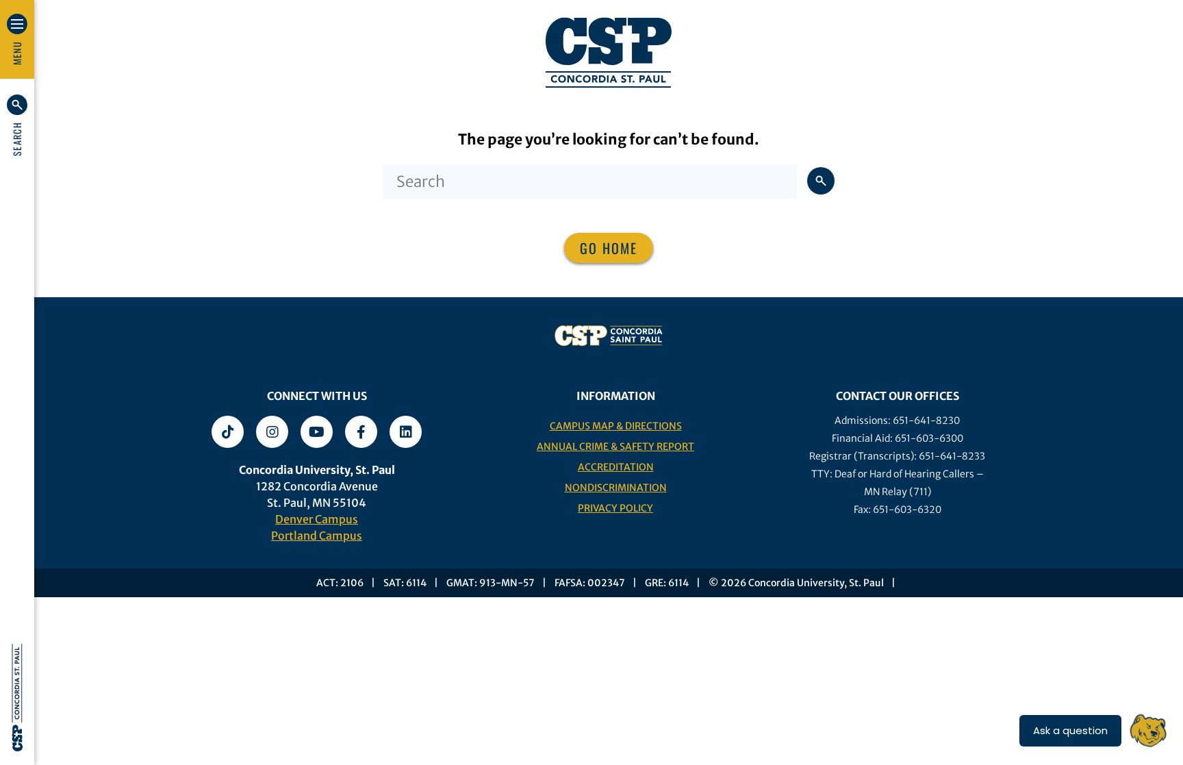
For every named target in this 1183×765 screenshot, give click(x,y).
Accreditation (616, 467)
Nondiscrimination (616, 487)
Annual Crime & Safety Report (615, 446)
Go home (608, 248)
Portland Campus (316, 535)
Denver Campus (316, 519)
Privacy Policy (615, 508)
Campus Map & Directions (616, 426)
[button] (17, 125)
